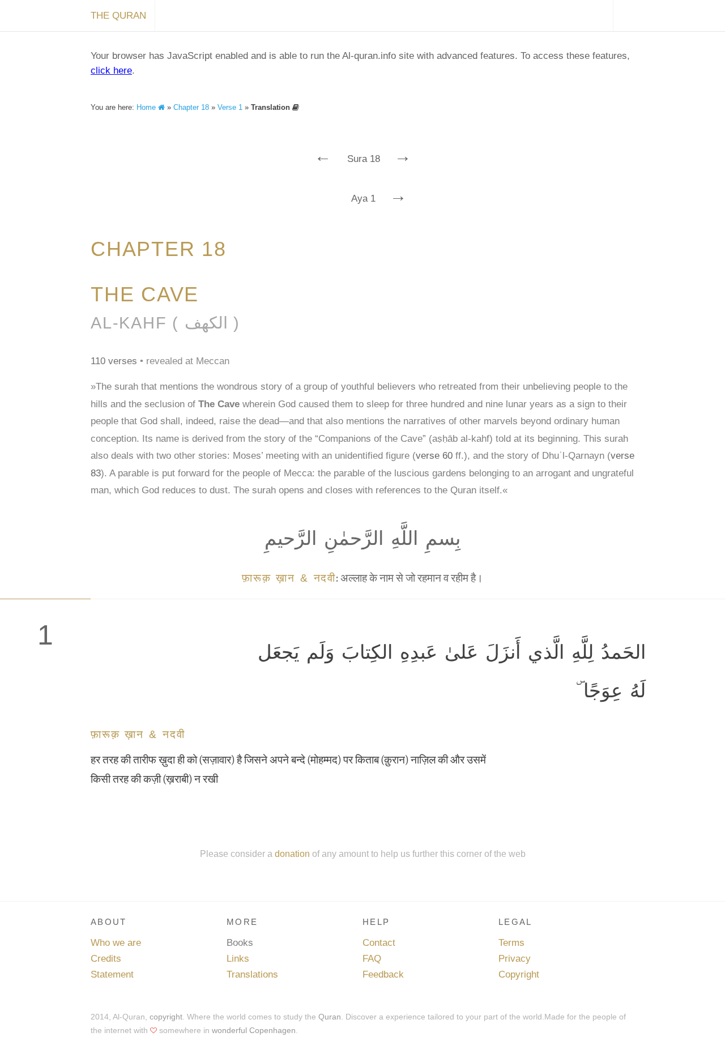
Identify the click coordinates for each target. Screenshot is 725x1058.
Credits (106, 958)
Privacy (514, 958)
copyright (166, 1016)
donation (292, 853)
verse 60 (434, 455)
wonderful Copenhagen (254, 1030)
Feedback (383, 974)
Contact (378, 942)
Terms (511, 942)
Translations (252, 974)
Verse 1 (230, 107)
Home (147, 107)
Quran (329, 1016)
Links (238, 958)
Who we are (116, 942)
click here (111, 70)
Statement (112, 974)
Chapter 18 (191, 107)
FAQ (371, 958)
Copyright (518, 974)
